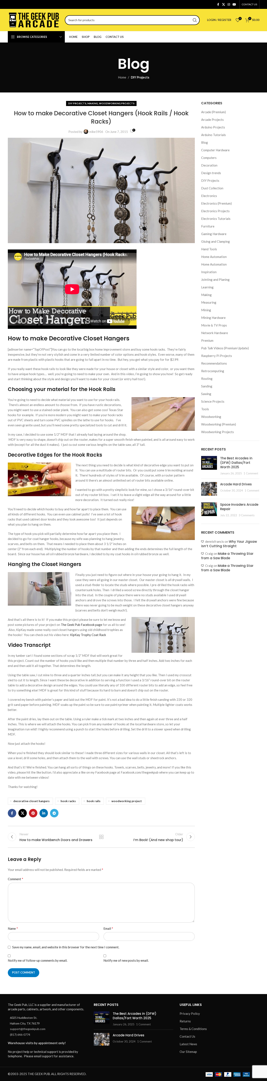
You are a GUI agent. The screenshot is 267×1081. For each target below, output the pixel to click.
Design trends (211, 173)
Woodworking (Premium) (218, 424)
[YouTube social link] (234, 4)
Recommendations (214, 363)
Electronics (209, 196)
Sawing (206, 394)
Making (92, 103)
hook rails (93, 801)
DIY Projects (140, 77)
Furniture (207, 226)
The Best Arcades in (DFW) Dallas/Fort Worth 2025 (236, 462)
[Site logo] (34, 19)
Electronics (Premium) (216, 203)
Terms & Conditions (193, 1029)
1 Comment (251, 473)
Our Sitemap (188, 1052)
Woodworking (211, 417)
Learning (207, 287)
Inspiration (209, 272)
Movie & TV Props (214, 325)
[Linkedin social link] (43, 813)
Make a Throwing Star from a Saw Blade (227, 555)
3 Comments (247, 515)
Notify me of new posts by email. (126, 960)
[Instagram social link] (228, 4)
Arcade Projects (212, 119)
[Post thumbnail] (209, 465)
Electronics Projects (215, 211)
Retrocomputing (212, 371)
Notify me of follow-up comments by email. (37, 960)
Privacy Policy (190, 1014)
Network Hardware (214, 333)
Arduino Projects (213, 127)
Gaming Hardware (213, 234)
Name (13, 928)
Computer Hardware (215, 150)
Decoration (209, 165)
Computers (209, 158)
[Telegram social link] (54, 813)
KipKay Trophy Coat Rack (88, 635)
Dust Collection (212, 188)
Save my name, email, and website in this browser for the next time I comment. (65, 947)
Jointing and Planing (215, 279)
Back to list (101, 837)
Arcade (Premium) (213, 112)
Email (108, 928)
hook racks (68, 801)
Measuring (208, 302)
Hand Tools (209, 249)
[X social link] (223, 4)
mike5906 (96, 132)
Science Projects (212, 401)
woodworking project (126, 801)
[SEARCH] (195, 20)
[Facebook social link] (218, 4)
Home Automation (214, 257)
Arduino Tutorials (213, 135)
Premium (207, 340)
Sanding (206, 386)
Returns (185, 1021)
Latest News (188, 1044)
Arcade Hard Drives (236, 484)
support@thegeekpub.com (27, 1029)
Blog (204, 142)
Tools (205, 409)
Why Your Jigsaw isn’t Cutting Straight (229, 543)
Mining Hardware (213, 317)
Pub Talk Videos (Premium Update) (225, 348)
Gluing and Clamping (215, 241)
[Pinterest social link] (33, 813)
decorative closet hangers (31, 801)
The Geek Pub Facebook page (81, 625)
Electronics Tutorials (215, 218)
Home (122, 77)
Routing (207, 378)
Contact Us (187, 1036)
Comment (15, 879)
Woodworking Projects (116, 103)
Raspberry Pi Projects (216, 356)
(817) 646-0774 (20, 1034)
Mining (206, 310)
